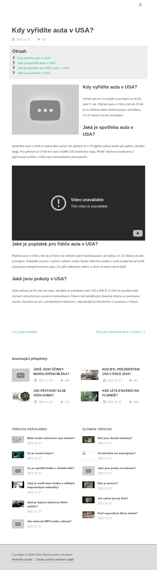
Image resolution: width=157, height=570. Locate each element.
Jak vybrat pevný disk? (113, 498)
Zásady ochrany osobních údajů (55, 559)
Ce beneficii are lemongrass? (117, 453)
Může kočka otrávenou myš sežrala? (51, 438)
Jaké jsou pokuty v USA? (33, 73)
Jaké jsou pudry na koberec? (117, 468)
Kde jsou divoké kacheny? (115, 438)
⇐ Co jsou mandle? (24, 331)
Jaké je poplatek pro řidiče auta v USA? (43, 68)
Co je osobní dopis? (40, 453)
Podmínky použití (22, 559)
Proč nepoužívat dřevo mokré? (118, 513)
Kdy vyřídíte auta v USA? (34, 58)
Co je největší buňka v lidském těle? (50, 468)
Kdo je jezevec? (108, 483)
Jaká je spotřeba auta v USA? (36, 63)
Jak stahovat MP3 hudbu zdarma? (49, 521)
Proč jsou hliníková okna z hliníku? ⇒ (120, 331)
